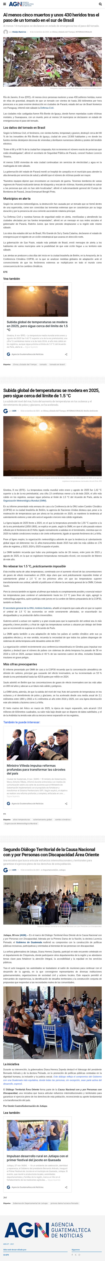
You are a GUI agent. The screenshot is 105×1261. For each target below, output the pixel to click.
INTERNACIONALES (84, 32)
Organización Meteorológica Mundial (21, 824)
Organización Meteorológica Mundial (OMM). (25, 501)
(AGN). (23, 935)
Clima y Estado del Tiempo (63, 32)
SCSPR (6, 1255)
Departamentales (50, 870)
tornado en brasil (57, 364)
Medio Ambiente (91, 411)
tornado (43, 364)
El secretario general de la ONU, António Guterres (27, 608)
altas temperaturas (21, 820)
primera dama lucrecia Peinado (64, 1203)
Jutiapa (62, 870)
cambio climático (62, 820)
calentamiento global (42, 820)
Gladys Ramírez (19, 32)
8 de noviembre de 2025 (39, 32)
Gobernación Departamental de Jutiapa (30, 1203)
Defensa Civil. (47, 108)
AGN (14, 411)
